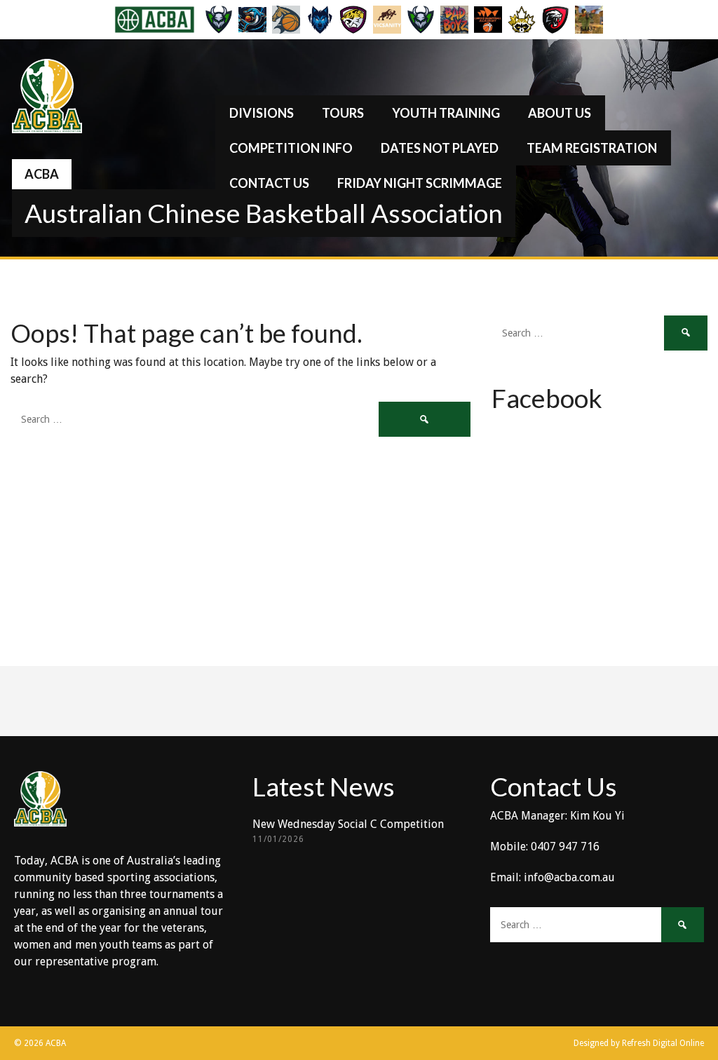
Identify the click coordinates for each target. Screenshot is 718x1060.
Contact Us (269, 183)
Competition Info (291, 148)
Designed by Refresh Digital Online (639, 1043)
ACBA (42, 174)
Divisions (261, 113)
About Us (559, 113)
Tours (343, 113)
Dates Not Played (440, 148)
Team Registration (592, 148)
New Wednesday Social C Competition (348, 824)
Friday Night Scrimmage (419, 183)
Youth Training (446, 113)
